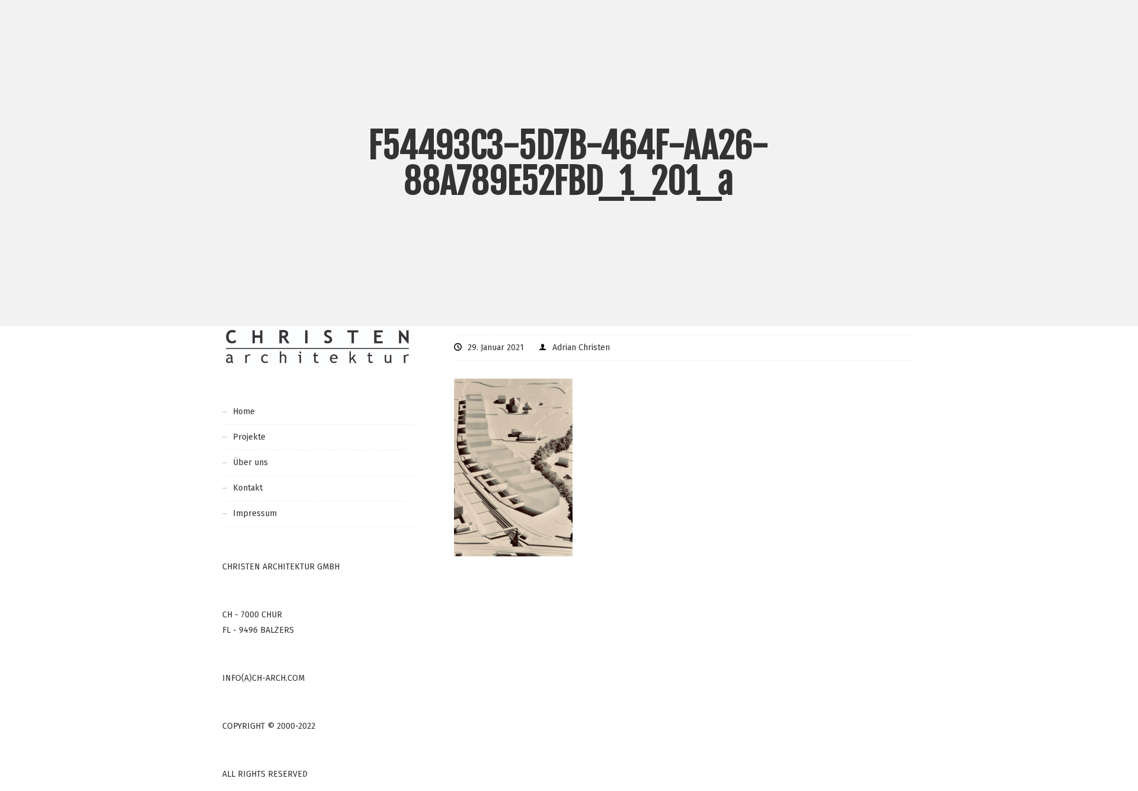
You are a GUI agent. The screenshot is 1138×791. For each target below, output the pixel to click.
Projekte (249, 437)
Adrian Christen (581, 347)
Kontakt (248, 488)
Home (244, 411)
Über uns (250, 462)
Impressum (255, 513)
